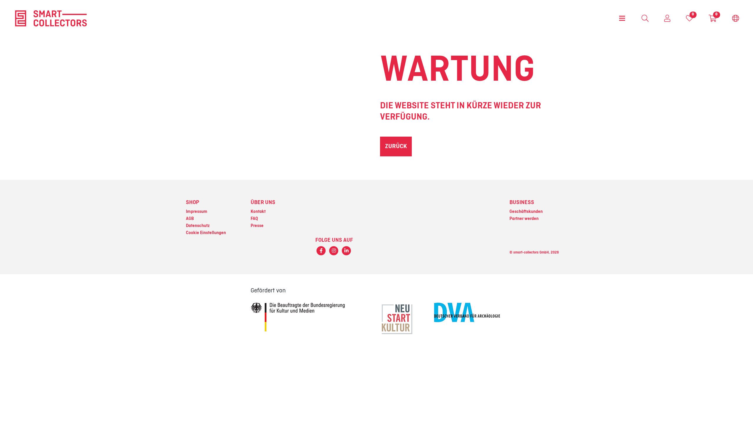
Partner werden (524, 218)
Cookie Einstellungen (206, 233)
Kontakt (258, 211)
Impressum (196, 211)
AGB (190, 218)
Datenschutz (198, 225)
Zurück (396, 146)
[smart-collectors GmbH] (51, 18)
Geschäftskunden (526, 211)
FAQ (254, 218)
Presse (257, 225)
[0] (689, 19)
